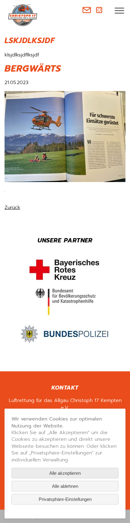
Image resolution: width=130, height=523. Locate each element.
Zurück (12, 207)
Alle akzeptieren (65, 473)
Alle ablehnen (65, 486)
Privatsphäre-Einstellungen (65, 499)
